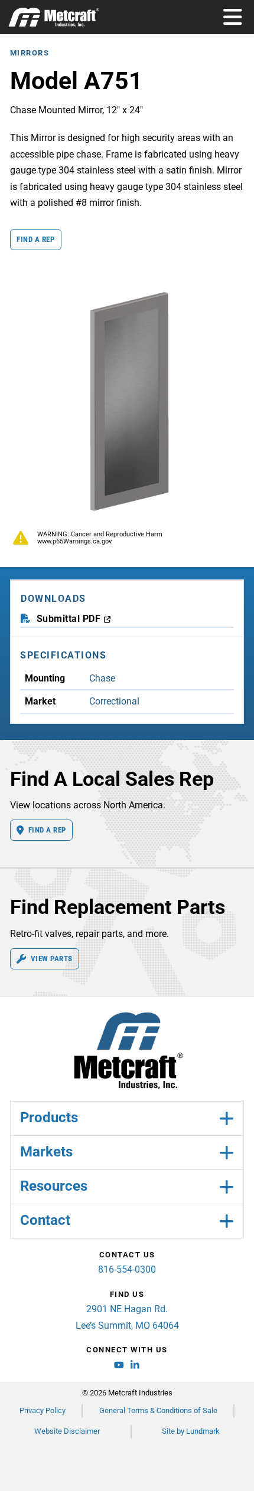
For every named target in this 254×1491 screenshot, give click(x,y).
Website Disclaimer (67, 1431)
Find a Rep (35, 239)
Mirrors (30, 52)
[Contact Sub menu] (226, 1221)
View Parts (52, 958)
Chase (102, 678)
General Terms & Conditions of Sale (158, 1410)
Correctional (114, 701)
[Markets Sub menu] (226, 1152)
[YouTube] (119, 1367)
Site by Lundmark (191, 1431)
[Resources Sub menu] (226, 1187)
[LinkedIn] (135, 1367)
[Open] (232, 17)
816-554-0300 (127, 1269)
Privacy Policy (42, 1410)
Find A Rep (47, 829)
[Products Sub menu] (226, 1118)
